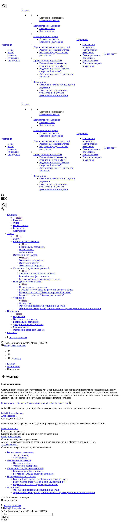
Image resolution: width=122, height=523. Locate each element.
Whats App (16, 358)
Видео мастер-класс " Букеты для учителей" (35, 484)
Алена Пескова (9, 415)
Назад (19, 217)
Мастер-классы (90, 60)
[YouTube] (8, 355)
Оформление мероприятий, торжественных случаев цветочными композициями (53, 93)
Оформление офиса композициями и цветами (36, 490)
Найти (5, 517)
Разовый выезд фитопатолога (54, 50)
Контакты (109, 54)
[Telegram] (8, 351)
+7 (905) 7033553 (12, 505)
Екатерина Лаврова (11, 436)
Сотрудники (14, 60)
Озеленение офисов (49, 20)
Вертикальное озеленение (46, 26)
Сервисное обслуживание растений (51, 47)
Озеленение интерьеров (45, 36)
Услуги (25, 10)
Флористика (39, 82)
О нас (10, 50)
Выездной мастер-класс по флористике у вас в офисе (53, 64)
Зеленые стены (47, 28)
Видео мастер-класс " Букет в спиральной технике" (54, 70)
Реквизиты (13, 58)
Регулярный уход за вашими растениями (33, 473)
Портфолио (82, 39)
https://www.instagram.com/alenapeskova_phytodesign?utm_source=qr (35, 403)
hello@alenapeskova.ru (15, 345)
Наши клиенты (12, 53)
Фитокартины (46, 31)
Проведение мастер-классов (47, 60)
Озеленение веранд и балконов (92, 64)
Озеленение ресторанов (51, 42)
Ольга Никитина (9, 428)
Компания (7, 45)
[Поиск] (4, 6)
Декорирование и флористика (91, 56)
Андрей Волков (9, 444)
